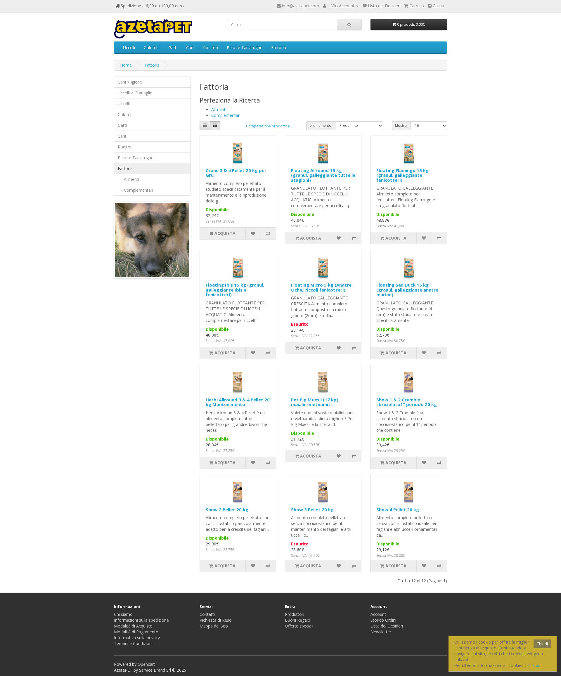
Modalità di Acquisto (133, 626)
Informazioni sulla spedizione (141, 620)
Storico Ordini (383, 620)
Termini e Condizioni (133, 643)
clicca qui (532, 665)
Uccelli (129, 47)
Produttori (294, 614)
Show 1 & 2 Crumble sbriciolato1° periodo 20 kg (406, 402)
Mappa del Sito (214, 626)
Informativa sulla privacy (137, 637)
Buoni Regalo (297, 620)
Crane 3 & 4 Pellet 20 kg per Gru (236, 172)
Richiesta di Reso (216, 620)
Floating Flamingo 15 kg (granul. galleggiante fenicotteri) (402, 175)
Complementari (225, 115)
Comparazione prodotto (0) (269, 126)
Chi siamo (123, 614)
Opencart (146, 664)
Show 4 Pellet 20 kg (397, 509)
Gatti (172, 47)
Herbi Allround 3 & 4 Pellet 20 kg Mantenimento (238, 402)
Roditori (210, 47)
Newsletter (380, 632)
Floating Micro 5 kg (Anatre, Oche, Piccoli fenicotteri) (322, 287)
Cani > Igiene (130, 82)
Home (126, 65)
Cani (190, 47)
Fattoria (278, 47)
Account (378, 614)
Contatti (207, 614)
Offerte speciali (299, 626)
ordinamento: (320, 125)
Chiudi (542, 643)
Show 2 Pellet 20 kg (227, 509)
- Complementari (135, 190)
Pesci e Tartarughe (244, 47)
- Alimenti (128, 179)
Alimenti (218, 109)
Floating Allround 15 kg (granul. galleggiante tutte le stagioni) (323, 175)
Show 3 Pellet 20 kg (312, 509)
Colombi (152, 47)
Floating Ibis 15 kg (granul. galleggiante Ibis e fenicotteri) (235, 289)
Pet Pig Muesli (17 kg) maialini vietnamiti (314, 402)
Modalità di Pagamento (136, 632)
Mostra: (401, 125)
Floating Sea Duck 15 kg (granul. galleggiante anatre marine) (407, 289)
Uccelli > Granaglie (135, 93)
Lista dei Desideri (386, 626)
